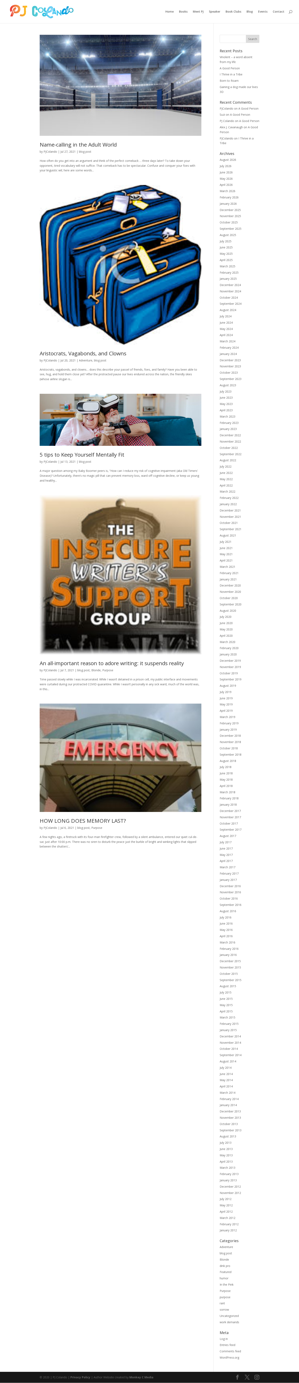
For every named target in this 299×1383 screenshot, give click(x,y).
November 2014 (230, 1043)
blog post (85, 151)
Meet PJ (198, 11)
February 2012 (229, 1224)
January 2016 (228, 955)
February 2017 (229, 873)
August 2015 (228, 986)
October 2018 (229, 748)
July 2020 (225, 617)
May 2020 (226, 629)
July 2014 (225, 1068)
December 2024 (230, 285)
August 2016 (228, 911)
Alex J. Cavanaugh (231, 127)
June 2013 (226, 1149)
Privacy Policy (80, 1377)
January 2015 (228, 1030)
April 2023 (226, 410)
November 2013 (230, 1118)
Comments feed (230, 1351)
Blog (250, 11)
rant (222, 1303)
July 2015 (225, 992)
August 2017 (228, 836)
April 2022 (226, 485)
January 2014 (228, 1105)
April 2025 (226, 260)
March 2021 (227, 567)
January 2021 (228, 579)
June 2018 (226, 773)
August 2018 (228, 761)
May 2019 (226, 704)
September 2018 (230, 754)
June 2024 (226, 322)
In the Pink (227, 1284)
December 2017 (230, 811)
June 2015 (226, 999)
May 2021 (226, 554)
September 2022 (230, 454)
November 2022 (230, 441)
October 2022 (229, 448)
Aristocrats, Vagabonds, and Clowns (83, 353)
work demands (229, 1322)
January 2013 (228, 1180)
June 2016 (226, 923)
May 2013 (226, 1155)
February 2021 (229, 573)
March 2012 (227, 1218)
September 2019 (230, 679)
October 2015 (229, 974)
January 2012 (228, 1230)
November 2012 (230, 1193)
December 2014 (230, 1036)
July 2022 (225, 466)
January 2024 (228, 354)
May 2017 (226, 855)
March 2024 (227, 341)
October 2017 (229, 823)
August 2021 (228, 535)
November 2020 (230, 592)
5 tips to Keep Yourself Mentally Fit (82, 454)
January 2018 (228, 804)
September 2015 (230, 980)
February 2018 (229, 798)
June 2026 (226, 172)
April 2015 (226, 1011)
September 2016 (230, 905)
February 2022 (229, 498)
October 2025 (229, 222)
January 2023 (228, 429)
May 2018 (226, 779)
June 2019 (226, 698)
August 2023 (228, 385)
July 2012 (225, 1199)
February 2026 (229, 197)
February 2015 (229, 1024)
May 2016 (226, 930)
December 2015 (230, 961)
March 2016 (227, 942)
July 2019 (225, 692)
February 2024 (229, 347)
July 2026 (225, 166)
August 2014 (228, 1061)
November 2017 (230, 817)
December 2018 (230, 736)
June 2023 (226, 397)
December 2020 (230, 585)
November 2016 (230, 892)
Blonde (96, 670)
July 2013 (225, 1143)
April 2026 (226, 185)
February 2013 (229, 1174)
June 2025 (226, 247)
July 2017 (225, 842)
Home (169, 11)
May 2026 (226, 179)
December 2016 (230, 886)
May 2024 (226, 329)
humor (224, 1278)
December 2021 (230, 510)
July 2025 (225, 241)
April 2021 (226, 560)
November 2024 (230, 291)
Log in (224, 1339)
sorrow (224, 1309)
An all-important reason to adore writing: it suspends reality (112, 663)
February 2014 (229, 1099)
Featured (225, 1272)
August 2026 (228, 160)
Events (262, 11)
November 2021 (230, 517)
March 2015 (227, 1017)
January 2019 (228, 729)
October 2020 (229, 598)
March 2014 (227, 1093)
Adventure (85, 360)
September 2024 (230, 304)
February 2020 (229, 648)
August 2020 (228, 611)
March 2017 (227, 867)
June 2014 (226, 1074)
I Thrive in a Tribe (231, 74)
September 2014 (230, 1055)
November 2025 (230, 216)
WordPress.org (229, 1357)
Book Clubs (233, 11)
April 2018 (226, 786)
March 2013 (227, 1168)
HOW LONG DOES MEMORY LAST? (83, 820)
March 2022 (227, 491)
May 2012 (226, 1205)
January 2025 (228, 279)
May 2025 (226, 254)
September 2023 (230, 379)
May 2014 (226, 1080)
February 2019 (229, 723)
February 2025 (229, 272)
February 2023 (229, 423)
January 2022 (228, 504)
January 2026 (228, 204)
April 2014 (226, 1086)
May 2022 (226, 479)
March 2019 (227, 717)
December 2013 (230, 1111)
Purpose (107, 670)
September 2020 (230, 604)
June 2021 (226, 548)
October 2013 (229, 1124)
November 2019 (230, 667)
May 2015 (226, 1005)
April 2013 (226, 1161)
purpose (225, 1297)
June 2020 (226, 623)
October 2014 (229, 1049)
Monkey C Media (141, 1377)
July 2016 (225, 917)
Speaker (214, 11)
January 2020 (228, 654)
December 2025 (230, 210)
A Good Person (230, 68)
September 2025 (230, 229)
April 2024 (226, 335)
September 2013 (230, 1130)
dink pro (225, 1266)
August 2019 (228, 686)
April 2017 (226, 861)
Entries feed (227, 1345)
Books (183, 11)
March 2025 (227, 266)
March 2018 (227, 792)
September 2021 (230, 529)
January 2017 (228, 880)
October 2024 (229, 297)
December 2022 (230, 435)
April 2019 (226, 711)
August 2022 (228, 460)
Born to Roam (229, 81)
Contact (278, 11)
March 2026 (227, 191)
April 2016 (226, 936)
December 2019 (230, 661)
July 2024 (225, 316)
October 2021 (229, 523)
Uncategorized (229, 1316)
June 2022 (226, 473)
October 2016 (229, 898)
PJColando (50, 151)
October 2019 (229, 673)
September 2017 (230, 829)
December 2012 (230, 1186)
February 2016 (229, 949)
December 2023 (230, 360)
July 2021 (225, 542)
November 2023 (230, 366)
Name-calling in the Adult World (78, 144)
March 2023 (227, 416)
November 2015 (230, 967)
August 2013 (228, 1136)
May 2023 (226, 404)
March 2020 (227, 642)
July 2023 (225, 391)
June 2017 (226, 848)
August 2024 (228, 310)
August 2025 (228, 235)
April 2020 (226, 636)
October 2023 (229, 372)
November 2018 (230, 742)
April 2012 (226, 1211)
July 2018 (225, 767)
